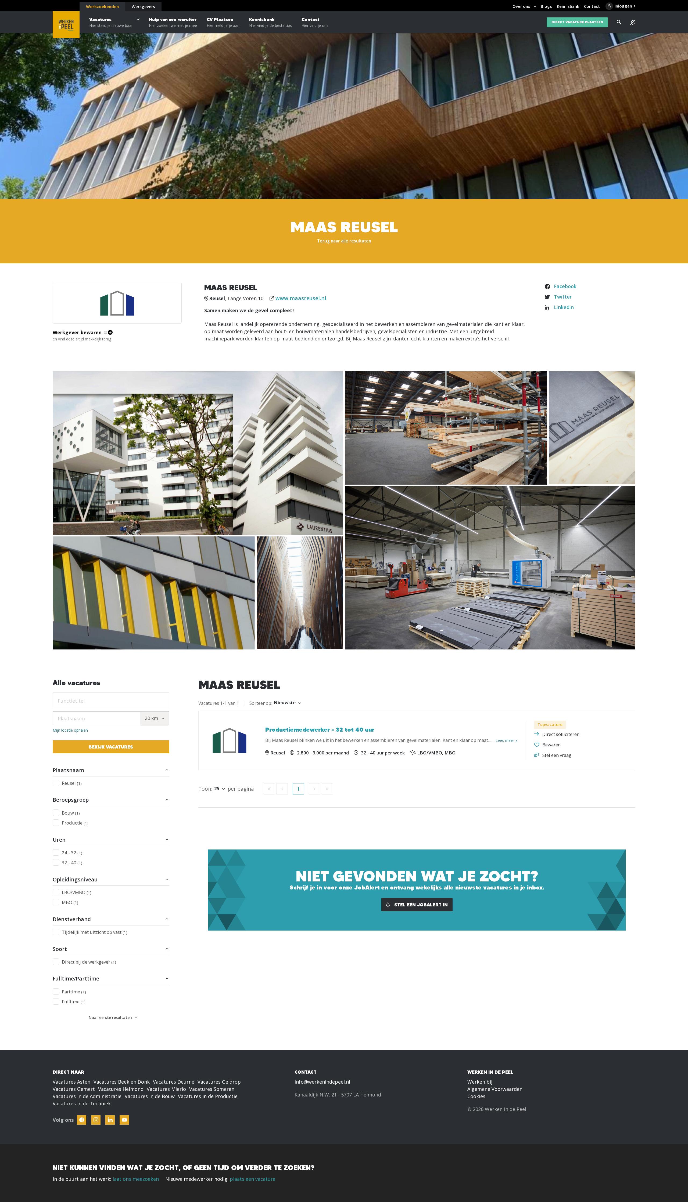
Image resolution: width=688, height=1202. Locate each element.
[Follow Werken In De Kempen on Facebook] (81, 1120)
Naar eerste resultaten (110, 1017)
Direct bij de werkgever (89, 962)
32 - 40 (72, 862)
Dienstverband (72, 919)
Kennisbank (270, 22)
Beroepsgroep (71, 799)
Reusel (72, 783)
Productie (75, 823)
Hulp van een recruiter (173, 22)
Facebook (565, 286)
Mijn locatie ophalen (70, 730)
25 (217, 788)
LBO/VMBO (76, 892)
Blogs (546, 6)
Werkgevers (143, 6)
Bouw (71, 813)
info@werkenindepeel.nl (322, 1081)
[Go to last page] (327, 788)
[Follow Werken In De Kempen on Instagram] (96, 1120)
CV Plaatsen (223, 22)
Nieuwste (285, 702)
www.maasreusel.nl (300, 298)
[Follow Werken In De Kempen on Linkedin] (110, 1120)
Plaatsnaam (68, 770)
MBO (70, 902)
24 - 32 (72, 852)
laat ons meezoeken (136, 1179)
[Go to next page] (314, 788)
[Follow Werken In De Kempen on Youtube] (124, 1120)
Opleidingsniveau (75, 879)
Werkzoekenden (102, 6)
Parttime (74, 992)
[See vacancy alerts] (632, 22)
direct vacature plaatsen (577, 22)
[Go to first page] (269, 788)
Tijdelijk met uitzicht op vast (94, 932)
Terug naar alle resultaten (344, 241)
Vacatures (111, 22)
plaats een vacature (252, 1179)
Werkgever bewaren (77, 332)
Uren (59, 839)
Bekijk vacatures (111, 747)
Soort (60, 949)
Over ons (521, 6)
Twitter (563, 296)
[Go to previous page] (282, 788)
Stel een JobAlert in (420, 904)
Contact (315, 22)
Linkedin (564, 307)
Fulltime (73, 1001)
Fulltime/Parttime (76, 978)
